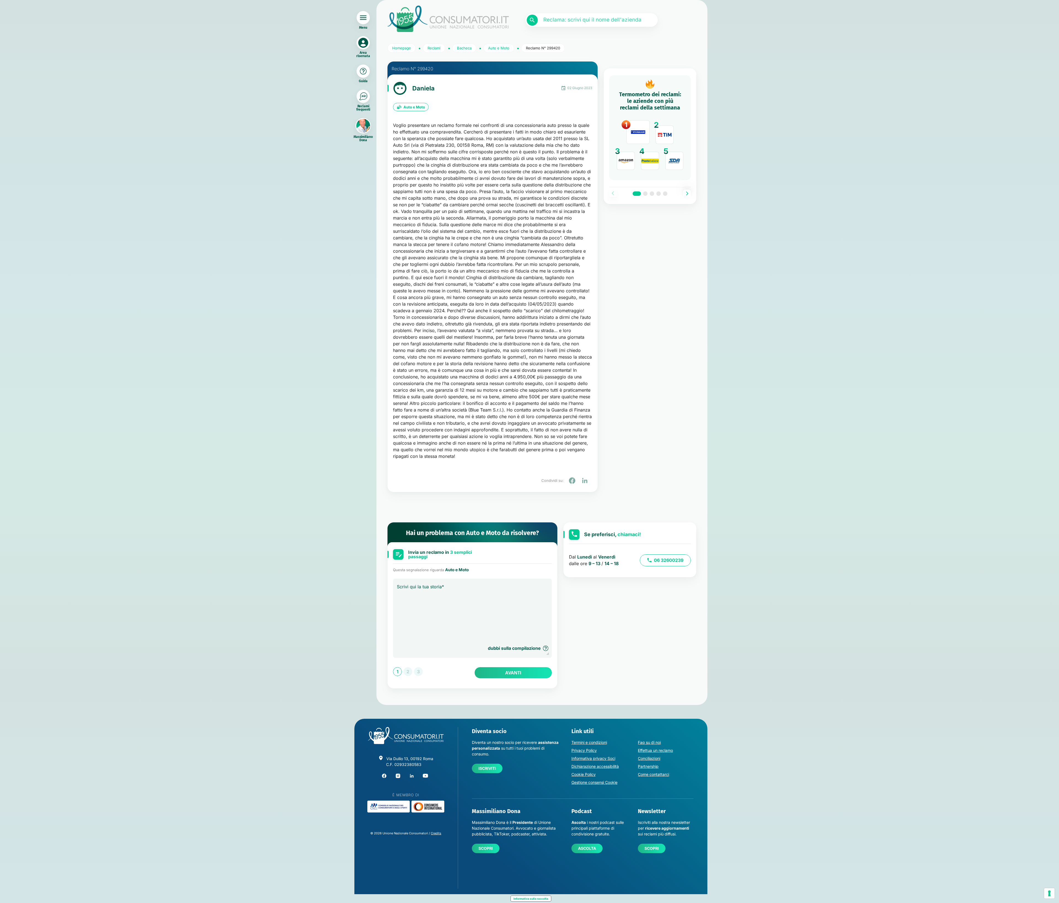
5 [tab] (665, 193)
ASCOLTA (587, 848)
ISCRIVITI (487, 768)
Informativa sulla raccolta (531, 898)
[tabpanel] (650, 127)
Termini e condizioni (589, 742)
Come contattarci (653, 774)
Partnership (648, 766)
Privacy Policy (584, 750)
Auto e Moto (414, 107)
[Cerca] (532, 20)
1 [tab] (637, 193)
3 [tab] (652, 193)
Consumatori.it (448, 19)
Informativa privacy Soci (593, 758)
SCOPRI (485, 848)
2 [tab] (645, 193)
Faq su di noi (649, 742)
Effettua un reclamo (655, 750)
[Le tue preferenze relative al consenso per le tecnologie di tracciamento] (1049, 893)
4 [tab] (658, 193)
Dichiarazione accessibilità (595, 766)
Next (687, 193)
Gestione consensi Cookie (594, 782)
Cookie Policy (583, 774)
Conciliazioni (649, 758)
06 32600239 (668, 560)
